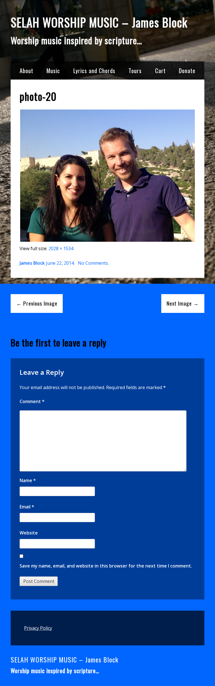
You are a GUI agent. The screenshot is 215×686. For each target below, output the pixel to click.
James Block (32, 263)
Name (28, 480)
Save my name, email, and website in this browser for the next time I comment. (106, 566)
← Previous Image (36, 303)
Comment (32, 401)
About (26, 70)
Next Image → (183, 303)
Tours (135, 70)
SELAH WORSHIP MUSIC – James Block (99, 22)
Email (27, 507)
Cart (160, 70)
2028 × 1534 (60, 248)
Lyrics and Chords (94, 70)
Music (53, 70)
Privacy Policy (38, 628)
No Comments (93, 263)
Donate (187, 70)
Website (29, 533)
